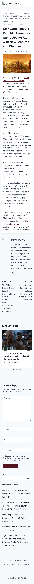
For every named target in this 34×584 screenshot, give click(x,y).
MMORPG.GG (9, 51)
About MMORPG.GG (17, 560)
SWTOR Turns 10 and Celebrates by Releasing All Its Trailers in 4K (16, 356)
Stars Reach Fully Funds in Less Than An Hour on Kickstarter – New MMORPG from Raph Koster (16, 505)
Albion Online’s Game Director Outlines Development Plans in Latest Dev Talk (25, 290)
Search (5, 474)
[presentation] (17, 340)
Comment (9, 398)
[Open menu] (30, 3)
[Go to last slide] (5, 349)
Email (7, 439)
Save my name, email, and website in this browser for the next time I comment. (17, 458)
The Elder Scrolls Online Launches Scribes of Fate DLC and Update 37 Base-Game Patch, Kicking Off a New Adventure (8, 296)
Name (7, 429)
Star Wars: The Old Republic (14, 25)
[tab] (13, 369)
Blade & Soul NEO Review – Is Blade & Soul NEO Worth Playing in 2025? (16, 493)
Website (7, 450)
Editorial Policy (24, 564)
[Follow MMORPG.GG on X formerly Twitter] (13, 273)
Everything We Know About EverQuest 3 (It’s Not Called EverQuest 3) (14, 518)
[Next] (28, 349)
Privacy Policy (10, 564)
